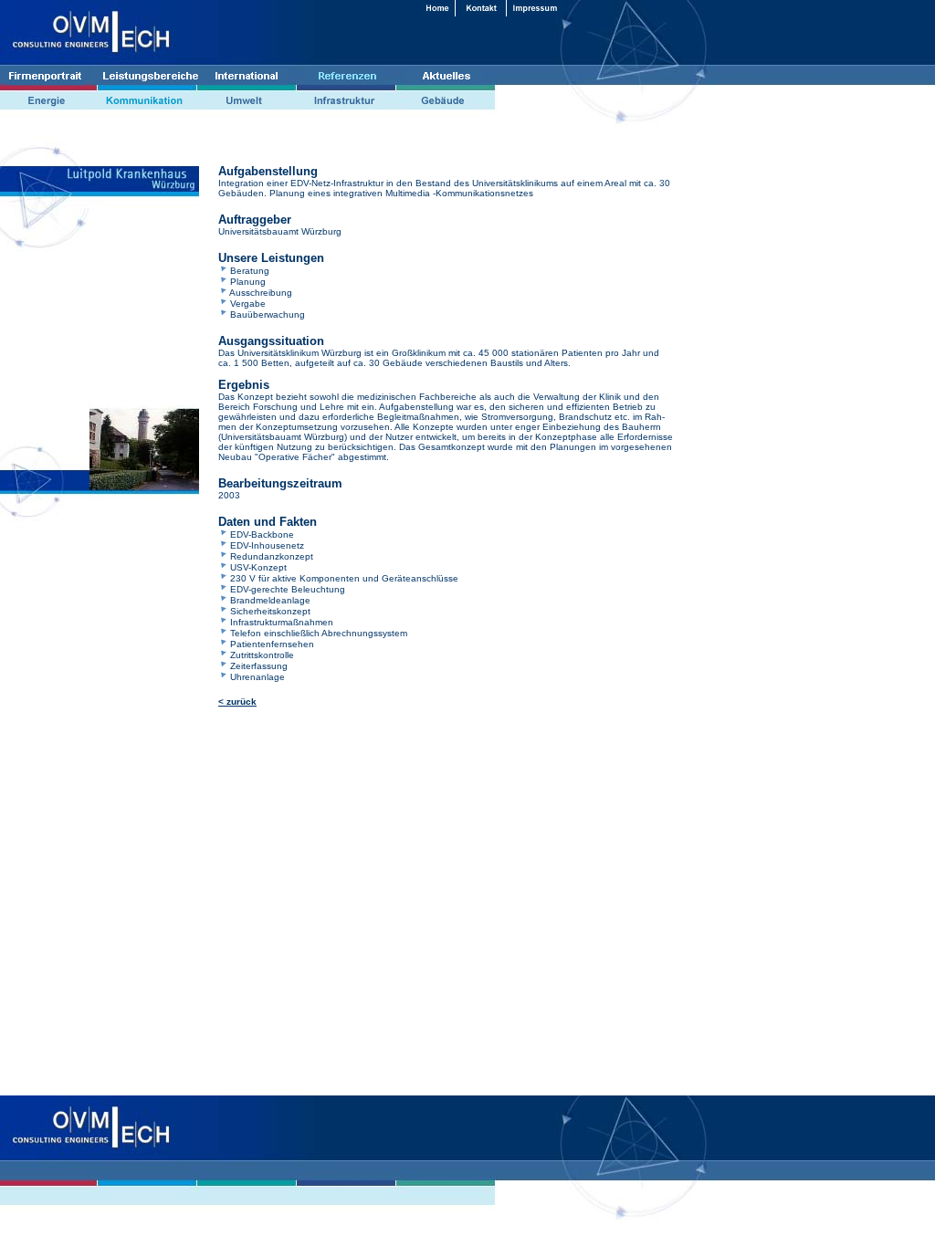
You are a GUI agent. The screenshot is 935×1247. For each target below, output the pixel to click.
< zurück (237, 702)
